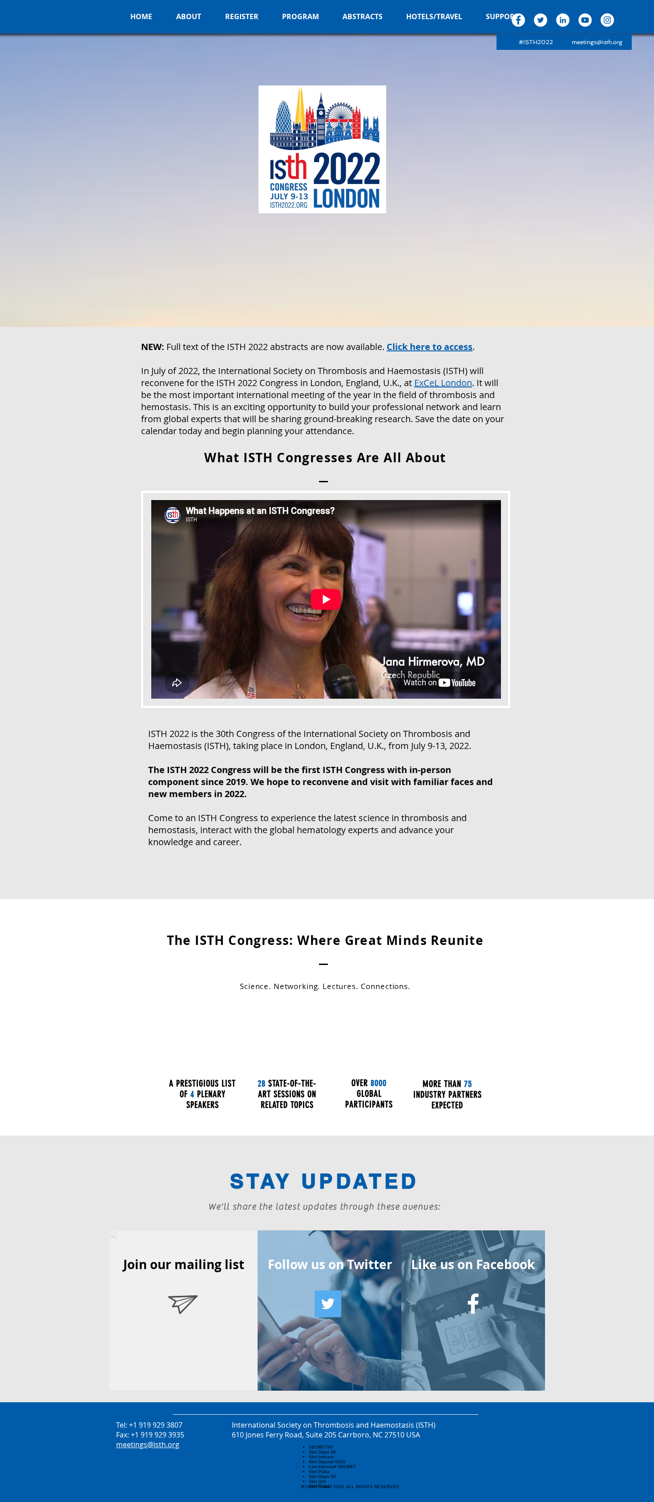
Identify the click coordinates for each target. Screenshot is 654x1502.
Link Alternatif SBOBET (332, 1466)
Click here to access (429, 347)
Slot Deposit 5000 (327, 1461)
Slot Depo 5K (322, 1451)
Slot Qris (317, 1481)
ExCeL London (443, 383)
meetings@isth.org (597, 42)
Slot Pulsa (319, 1471)
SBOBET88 (321, 1447)
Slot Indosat (321, 1456)
